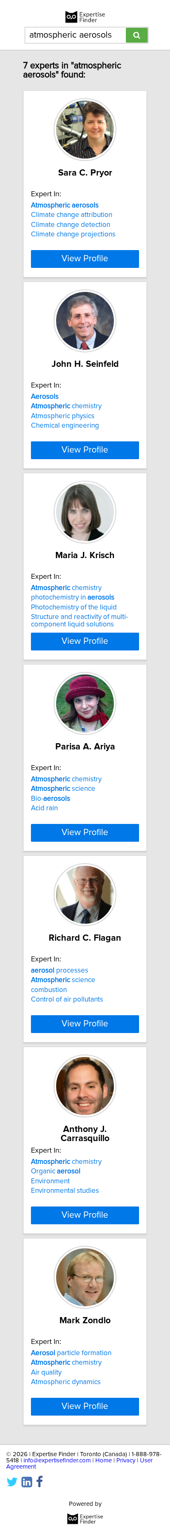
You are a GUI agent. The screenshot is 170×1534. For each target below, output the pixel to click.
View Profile (84, 258)
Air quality (46, 1372)
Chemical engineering (65, 425)
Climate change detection (70, 225)
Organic (55, 1171)
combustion (49, 990)
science (63, 788)
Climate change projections (73, 234)
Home (103, 1460)
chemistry (66, 406)
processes (59, 970)
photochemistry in (72, 597)
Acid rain (44, 808)
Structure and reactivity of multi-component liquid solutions (79, 620)
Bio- (50, 798)
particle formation (71, 1353)
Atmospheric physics (62, 416)
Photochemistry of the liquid (74, 607)
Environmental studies (65, 1190)
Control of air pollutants (67, 999)
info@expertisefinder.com (57, 1460)
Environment (50, 1181)
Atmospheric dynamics (66, 1382)
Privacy (125, 1460)
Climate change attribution (71, 215)
